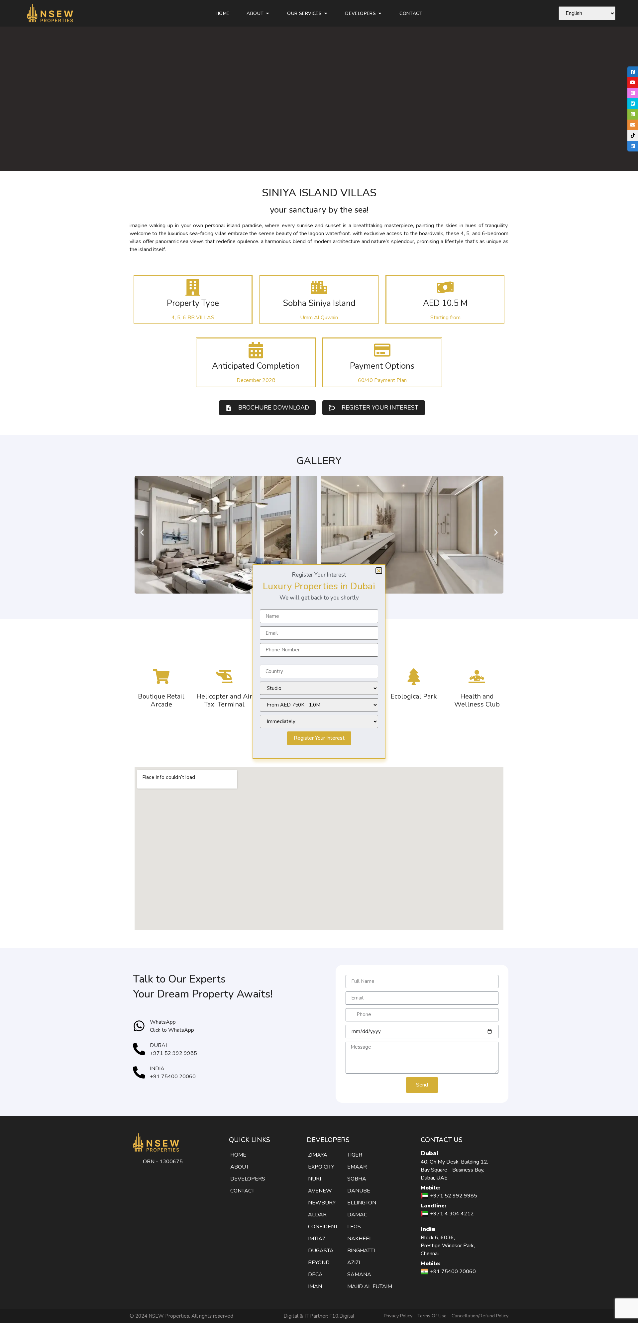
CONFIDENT (323, 1226)
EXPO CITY (321, 1167)
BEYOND (319, 1262)
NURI (314, 1178)
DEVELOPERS (247, 1178)
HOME (238, 1155)
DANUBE (358, 1190)
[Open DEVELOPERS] (379, 13)
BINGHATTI (361, 1250)
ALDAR (317, 1214)
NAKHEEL (359, 1238)
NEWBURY (322, 1202)
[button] (142, 532)
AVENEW (320, 1190)
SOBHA (356, 1178)
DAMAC (357, 1214)
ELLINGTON (361, 1202)
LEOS (354, 1226)
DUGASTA (321, 1250)
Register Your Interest (319, 738)
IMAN (315, 1286)
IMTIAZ (316, 1238)
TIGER (354, 1155)
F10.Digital (341, 1316)
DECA (315, 1274)
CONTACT (242, 1190)
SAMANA (359, 1274)
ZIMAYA (317, 1155)
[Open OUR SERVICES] (325, 13)
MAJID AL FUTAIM (369, 1286)
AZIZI (353, 1262)
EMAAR (357, 1167)
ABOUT (239, 1167)
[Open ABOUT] (267, 13)
